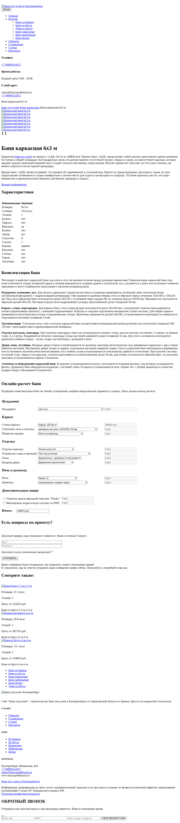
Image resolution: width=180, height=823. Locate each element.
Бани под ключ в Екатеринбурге (20, 781)
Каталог (13, 18)
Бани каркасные (25, 31)
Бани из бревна (24, 22)
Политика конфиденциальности (20, 793)
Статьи (12, 47)
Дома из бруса (24, 28)
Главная (13, 15)
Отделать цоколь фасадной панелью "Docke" (33, 498)
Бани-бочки (22, 38)
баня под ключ (23, 156)
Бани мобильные (25, 34)
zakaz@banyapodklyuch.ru (16, 772)
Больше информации (14, 184)
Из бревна (14, 739)
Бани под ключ (10, 107)
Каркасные (15, 745)
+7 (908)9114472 (11, 64)
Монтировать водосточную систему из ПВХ (33, 502)
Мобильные (15, 748)
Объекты (13, 41)
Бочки (12, 751)
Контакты (14, 50)
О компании (15, 44)
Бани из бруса (23, 25)
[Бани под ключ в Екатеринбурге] (22, 6)
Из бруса (13, 742)
